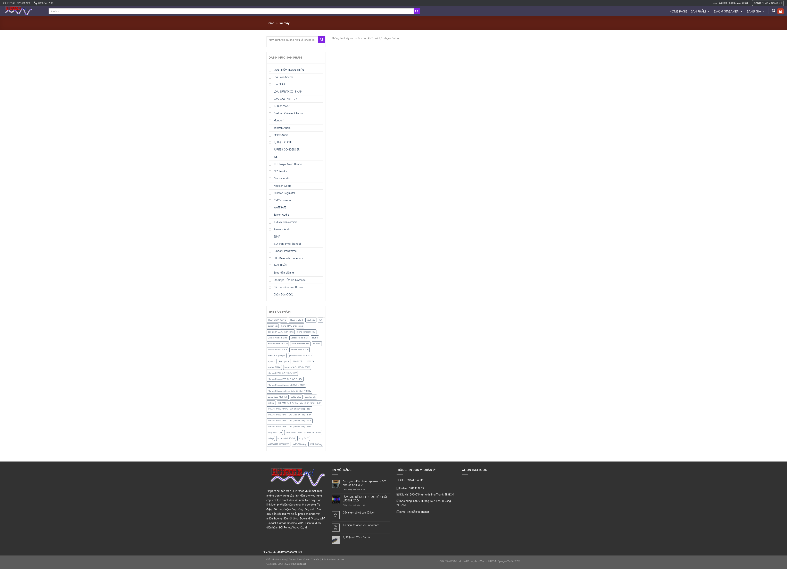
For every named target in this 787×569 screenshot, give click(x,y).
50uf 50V (311, 320)
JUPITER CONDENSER (286, 149)
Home (270, 23)
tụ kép (271, 438)
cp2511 (315, 337)
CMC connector (282, 200)
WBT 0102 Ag (316, 444)
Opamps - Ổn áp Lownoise (290, 280)
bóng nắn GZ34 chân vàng (280, 331)
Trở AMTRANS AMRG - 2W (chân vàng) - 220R (289, 408)
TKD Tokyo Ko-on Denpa (288, 164)
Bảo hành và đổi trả (333, 559)
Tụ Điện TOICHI (282, 142)
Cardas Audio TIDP (299, 337)
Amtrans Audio (282, 229)
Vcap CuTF (304, 438)
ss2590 (271, 403)
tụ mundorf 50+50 (286, 438)
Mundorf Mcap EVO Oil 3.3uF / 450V (285, 379)
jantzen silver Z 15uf (299, 349)
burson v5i (272, 326)
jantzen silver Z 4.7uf (277, 349)
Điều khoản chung (276, 559)
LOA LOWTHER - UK (285, 98)
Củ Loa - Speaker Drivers (288, 287)
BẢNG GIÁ (754, 11)
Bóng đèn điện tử (284, 272)
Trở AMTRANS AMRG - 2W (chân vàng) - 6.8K (299, 403)
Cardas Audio (282, 178)
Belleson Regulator (284, 193)
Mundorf (278, 120)
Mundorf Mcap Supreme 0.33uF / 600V (286, 385)
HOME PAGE (678, 11)
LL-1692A (310, 361)
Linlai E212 (297, 361)
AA (320, 320)
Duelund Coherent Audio (288, 113)
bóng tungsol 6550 (306, 331)
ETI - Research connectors (288, 258)
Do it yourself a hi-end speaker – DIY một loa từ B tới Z (364, 483)
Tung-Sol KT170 (275, 432)
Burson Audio (281, 214)
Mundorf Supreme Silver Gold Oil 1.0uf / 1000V (289, 391)
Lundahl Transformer (285, 250)
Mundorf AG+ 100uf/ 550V (297, 367)
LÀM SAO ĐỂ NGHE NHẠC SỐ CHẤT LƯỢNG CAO (365, 498)
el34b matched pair (300, 343)
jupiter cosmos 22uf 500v (300, 355)
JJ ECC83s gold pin (276, 355)
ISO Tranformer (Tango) (287, 243)
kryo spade (284, 361)
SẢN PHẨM (698, 11)
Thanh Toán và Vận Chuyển (304, 559)
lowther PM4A (274, 367)
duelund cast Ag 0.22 (278, 343)
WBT (276, 156)
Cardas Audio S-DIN (277, 337)
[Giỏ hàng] (780, 11)
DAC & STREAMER (726, 11)
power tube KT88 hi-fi (277, 397)
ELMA (277, 236)
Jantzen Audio (282, 127)
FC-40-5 (317, 343)
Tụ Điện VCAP (282, 105)
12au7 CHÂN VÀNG (277, 320)
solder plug (296, 397)
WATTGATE (280, 207)
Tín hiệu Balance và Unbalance (361, 525)
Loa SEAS (279, 84)
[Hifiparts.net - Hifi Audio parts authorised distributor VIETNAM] (22, 11)
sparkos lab (310, 397)
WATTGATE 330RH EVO (278, 444)
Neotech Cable (282, 185)
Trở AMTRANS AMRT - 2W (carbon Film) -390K (289, 426)
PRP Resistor (280, 171)
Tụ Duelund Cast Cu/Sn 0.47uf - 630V (303, 432)
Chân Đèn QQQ (283, 294)
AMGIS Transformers (285, 222)
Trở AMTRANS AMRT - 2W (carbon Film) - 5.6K (289, 414)
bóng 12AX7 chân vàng (292, 326)
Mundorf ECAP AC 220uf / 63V (282, 373)
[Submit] (417, 11)
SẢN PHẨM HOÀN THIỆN (289, 69)
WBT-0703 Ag (299, 444)
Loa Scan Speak (283, 77)
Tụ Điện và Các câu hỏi (356, 537)
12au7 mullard (296, 320)
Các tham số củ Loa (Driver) (359, 512)
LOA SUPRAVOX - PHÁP (288, 91)
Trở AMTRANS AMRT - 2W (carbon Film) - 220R (289, 420)
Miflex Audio (281, 135)
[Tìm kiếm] (773, 11)
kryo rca (271, 361)
